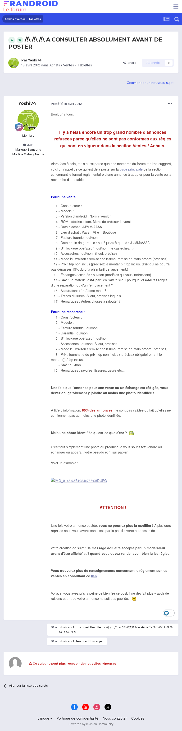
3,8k (29, 145)
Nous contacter (115, 718)
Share (131, 63)
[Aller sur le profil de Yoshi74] (13, 63)
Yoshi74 (34, 60)
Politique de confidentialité (77, 718)
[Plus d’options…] (170, 104)
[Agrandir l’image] (79, 480)
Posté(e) (66, 104)
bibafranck (67, 627)
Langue (44, 718)
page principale (131, 169)
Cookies (137, 718)
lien (94, 576)
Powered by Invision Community (91, 724)
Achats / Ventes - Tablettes (71, 65)
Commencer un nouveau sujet (150, 83)
